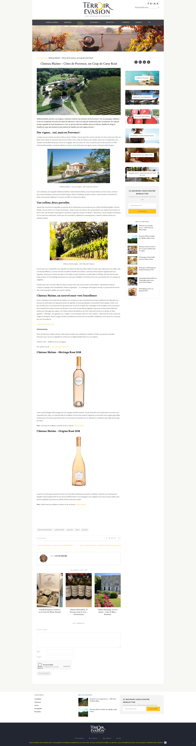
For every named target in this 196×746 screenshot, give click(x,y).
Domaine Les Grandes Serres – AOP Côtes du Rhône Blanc (146, 228)
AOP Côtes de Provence (45, 530)
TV (149, 22)
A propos (125, 22)
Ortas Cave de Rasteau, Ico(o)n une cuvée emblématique (55, 545)
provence (70, 530)
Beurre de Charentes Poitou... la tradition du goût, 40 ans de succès (100, 545)
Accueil (39, 58)
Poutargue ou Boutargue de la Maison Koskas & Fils (147, 269)
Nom (38, 652)
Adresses (67, 22)
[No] (193, 743)
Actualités (37, 699)
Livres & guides (52, 22)
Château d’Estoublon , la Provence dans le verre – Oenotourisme (79, 612)
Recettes (110, 22)
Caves (79, 22)
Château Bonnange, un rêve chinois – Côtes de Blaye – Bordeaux (108, 612)
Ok (165, 742)
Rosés (77, 530)
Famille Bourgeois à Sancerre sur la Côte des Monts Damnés (50, 610)
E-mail (39, 657)
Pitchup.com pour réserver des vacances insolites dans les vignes (147, 249)
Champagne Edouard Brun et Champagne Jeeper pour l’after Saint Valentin (148, 280)
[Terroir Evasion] (98, 16)
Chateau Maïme (59, 530)
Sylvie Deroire (42, 538)
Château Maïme (79, 426)
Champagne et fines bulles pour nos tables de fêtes (147, 258)
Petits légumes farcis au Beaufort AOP (146, 290)
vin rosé (84, 530)
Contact (138, 22)
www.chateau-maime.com (45, 324)
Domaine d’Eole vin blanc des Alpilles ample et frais (147, 237)
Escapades (94, 22)
